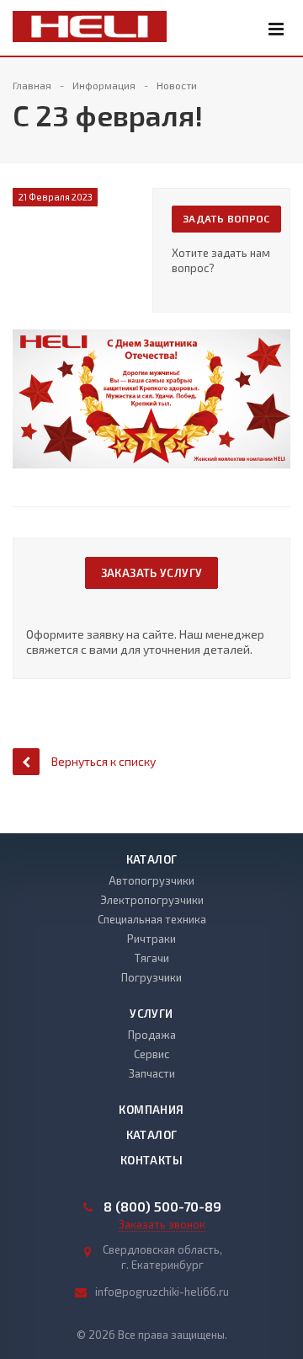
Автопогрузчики (151, 880)
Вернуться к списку (103, 761)
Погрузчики (151, 977)
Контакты (151, 1160)
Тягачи (152, 958)
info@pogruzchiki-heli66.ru (162, 1291)
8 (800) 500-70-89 (162, 1206)
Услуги (151, 1013)
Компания (151, 1109)
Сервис (151, 1054)
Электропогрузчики (152, 900)
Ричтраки (151, 938)
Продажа (152, 1034)
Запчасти (152, 1073)
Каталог (152, 859)
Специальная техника (152, 919)
